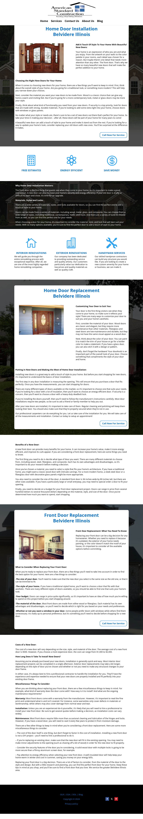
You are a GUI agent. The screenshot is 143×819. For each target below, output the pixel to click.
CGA (68, 794)
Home (44, 21)
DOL (74, 794)
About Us (88, 21)
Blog (100, 21)
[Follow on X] (112, 799)
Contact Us (72, 21)
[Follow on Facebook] (107, 799)
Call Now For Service (113, 135)
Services (56, 21)
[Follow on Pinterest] (116, 799)
